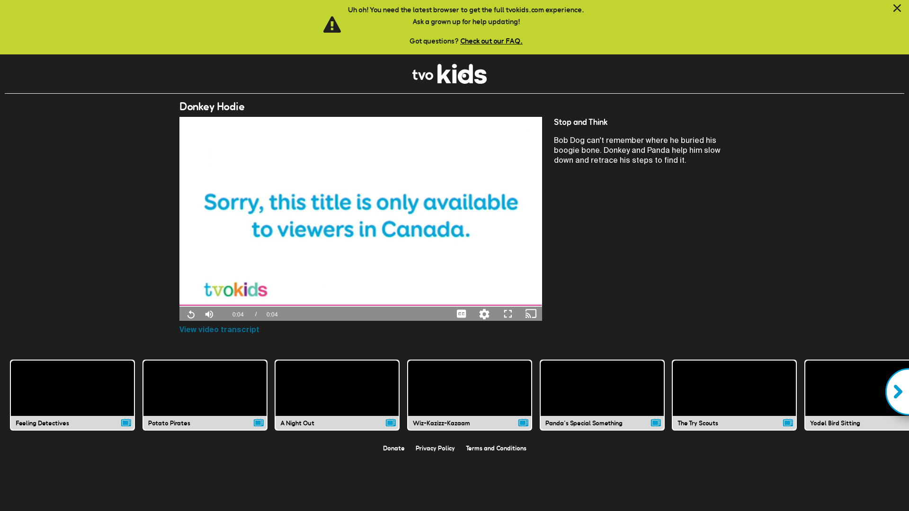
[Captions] (461, 313)
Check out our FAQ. (491, 41)
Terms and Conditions (496, 448)
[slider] (361, 305)
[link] (450, 81)
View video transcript (219, 330)
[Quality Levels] (484, 313)
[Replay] (190, 314)
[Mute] (209, 313)
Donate (394, 448)
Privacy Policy (435, 448)
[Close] (897, 8)
